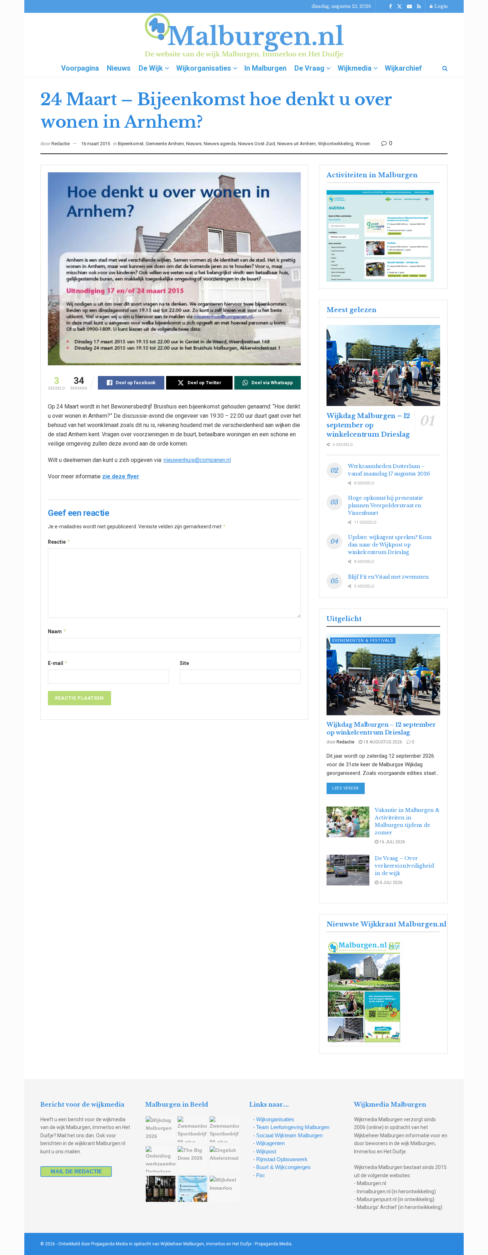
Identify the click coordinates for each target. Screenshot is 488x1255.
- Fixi (258, 1175)
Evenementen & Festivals (362, 640)
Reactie (59, 541)
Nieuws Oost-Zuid (256, 143)
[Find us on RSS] (419, 6)
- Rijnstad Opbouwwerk (280, 1159)
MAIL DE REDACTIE (76, 1171)
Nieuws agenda (220, 143)
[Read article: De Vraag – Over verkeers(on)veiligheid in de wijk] (348, 870)
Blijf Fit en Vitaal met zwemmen (388, 577)
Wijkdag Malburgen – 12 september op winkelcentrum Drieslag (368, 425)
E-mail (58, 663)
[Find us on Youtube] (409, 6)
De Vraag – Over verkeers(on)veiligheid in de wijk (404, 866)
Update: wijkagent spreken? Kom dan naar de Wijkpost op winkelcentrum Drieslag (390, 544)
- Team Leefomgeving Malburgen (291, 1127)
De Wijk (151, 68)
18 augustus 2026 (382, 742)
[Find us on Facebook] (390, 6)
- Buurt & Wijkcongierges (282, 1167)
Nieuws (119, 68)
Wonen (362, 143)
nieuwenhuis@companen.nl (197, 460)
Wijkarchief (403, 68)
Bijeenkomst (131, 143)
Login (440, 6)
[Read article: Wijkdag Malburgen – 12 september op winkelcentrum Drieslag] (383, 365)
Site (184, 663)
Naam (57, 631)
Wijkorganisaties (203, 68)
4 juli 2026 (390, 882)
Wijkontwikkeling (335, 143)
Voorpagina (80, 68)
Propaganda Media (273, 1243)
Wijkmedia (355, 68)
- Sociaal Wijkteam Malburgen (288, 1135)
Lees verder (348, 788)
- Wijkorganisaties (273, 1119)
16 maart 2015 (95, 143)
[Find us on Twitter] (399, 6)
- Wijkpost (264, 1151)
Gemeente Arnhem (165, 143)
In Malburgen (265, 68)
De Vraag (309, 68)
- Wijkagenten (269, 1143)
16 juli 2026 (391, 841)
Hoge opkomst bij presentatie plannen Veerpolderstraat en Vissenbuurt (385, 505)
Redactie (60, 143)
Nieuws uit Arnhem (296, 143)
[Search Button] (445, 68)
